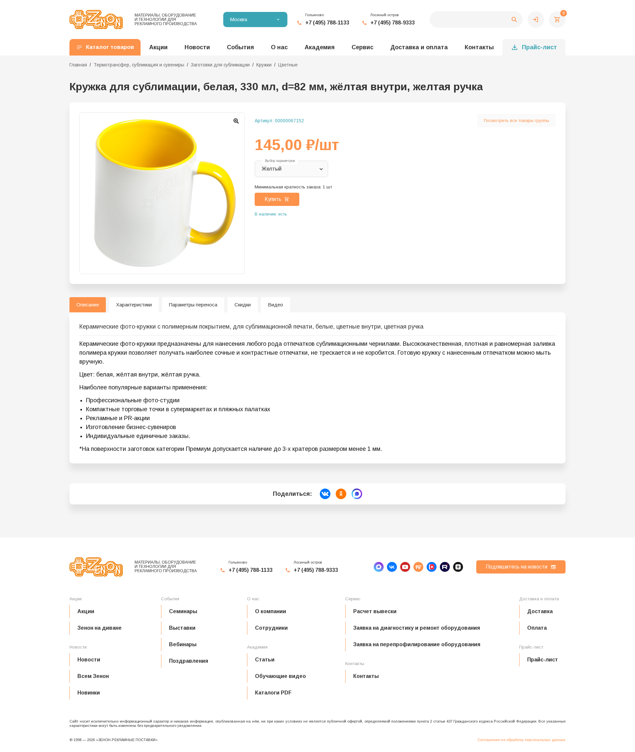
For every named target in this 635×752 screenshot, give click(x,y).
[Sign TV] (418, 567)
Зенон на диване (99, 628)
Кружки (264, 64)
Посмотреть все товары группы (516, 120)
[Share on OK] (341, 494)
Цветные (288, 64)
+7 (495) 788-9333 (392, 22)
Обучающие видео (280, 676)
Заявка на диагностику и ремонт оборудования (416, 628)
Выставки (182, 628)
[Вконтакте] (392, 567)
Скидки (242, 304)
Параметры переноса (193, 304)
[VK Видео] (432, 567)
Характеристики (134, 304)
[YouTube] (405, 567)
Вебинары (182, 644)
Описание (87, 304)
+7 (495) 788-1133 (327, 22)
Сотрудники (271, 628)
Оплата (537, 628)
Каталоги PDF (273, 692)
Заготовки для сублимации (220, 64)
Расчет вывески (375, 611)
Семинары (183, 611)
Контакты (479, 47)
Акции (85, 611)
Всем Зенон (93, 676)
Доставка (540, 611)
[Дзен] (458, 567)
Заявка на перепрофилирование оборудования (416, 644)
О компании (270, 611)
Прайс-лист (539, 47)
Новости (88, 659)
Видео (275, 304)
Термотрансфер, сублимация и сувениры (139, 64)
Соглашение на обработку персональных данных (522, 740)
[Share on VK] (325, 494)
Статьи (265, 659)
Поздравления (188, 661)
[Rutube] (445, 567)
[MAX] (379, 567)
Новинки (88, 692)
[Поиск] (476, 19)
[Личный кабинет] (536, 19)
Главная (78, 64)
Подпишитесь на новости (516, 567)
